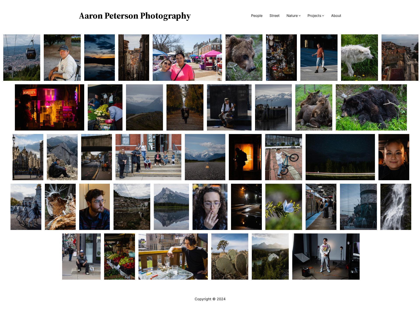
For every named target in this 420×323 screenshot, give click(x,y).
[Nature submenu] (300, 15)
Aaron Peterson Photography (135, 15)
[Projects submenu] (323, 15)
